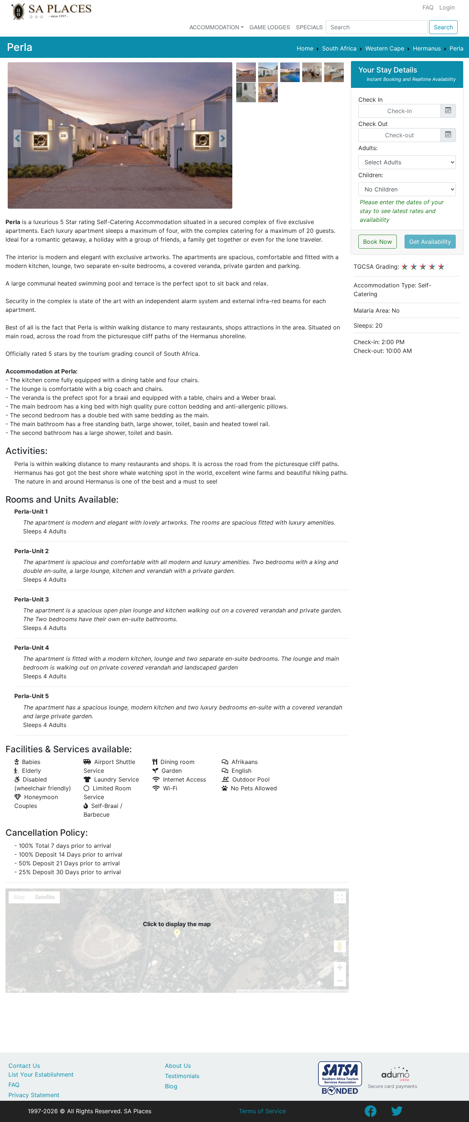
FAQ (427, 7)
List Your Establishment (41, 1074)
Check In (370, 99)
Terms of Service (262, 1111)
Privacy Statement (33, 1095)
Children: (370, 175)
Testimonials (182, 1076)
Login (447, 7)
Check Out (373, 123)
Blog (171, 1086)
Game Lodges (270, 27)
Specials (309, 27)
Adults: (367, 148)
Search (443, 27)
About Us (178, 1065)
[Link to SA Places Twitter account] (397, 1113)
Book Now (377, 241)
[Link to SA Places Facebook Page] (370, 1113)
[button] (17, 138)
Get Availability (430, 241)
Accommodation (214, 27)
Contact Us (24, 1065)
